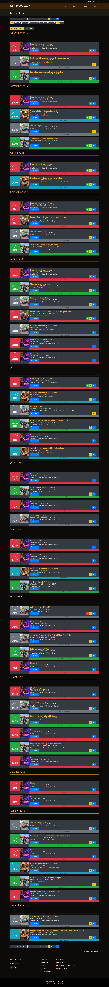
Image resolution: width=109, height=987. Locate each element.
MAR (48, 22)
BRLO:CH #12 (35, 473)
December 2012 (19, 905)
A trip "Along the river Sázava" (43, 487)
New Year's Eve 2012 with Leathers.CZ (45, 916)
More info (35, 50)
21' (26, 19)
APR (44, 22)
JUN (37, 22)
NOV (19, 22)
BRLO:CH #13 (35, 434)
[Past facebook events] (57, 19)
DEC (16, 22)
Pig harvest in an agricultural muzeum (46, 743)
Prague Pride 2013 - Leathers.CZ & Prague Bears (50, 311)
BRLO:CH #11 (35, 501)
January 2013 (17, 810)
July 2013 (15, 367)
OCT (23, 22)
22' (23, 19)
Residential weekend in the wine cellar (46, 178)
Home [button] (65, 6)
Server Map (45, 962)
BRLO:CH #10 (35, 540)
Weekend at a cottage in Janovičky (44, 111)
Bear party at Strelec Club (41, 44)
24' (17, 19)
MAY (40, 22)
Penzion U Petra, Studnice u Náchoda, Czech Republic (45, 452)
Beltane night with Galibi (40, 607)
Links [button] (95, 6)
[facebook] (11, 1)
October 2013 (17, 152)
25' (14, 19)
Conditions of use (46, 971)
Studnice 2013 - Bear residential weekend (47, 448)
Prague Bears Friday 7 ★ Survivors (44, 891)
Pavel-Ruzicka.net (63, 983)
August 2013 (17, 258)
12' (52, 19)
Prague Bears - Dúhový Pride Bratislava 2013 (48, 217)
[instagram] (12, 1)
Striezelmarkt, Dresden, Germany (40, 76)
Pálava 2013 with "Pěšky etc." (41, 649)
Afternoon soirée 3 (38, 822)
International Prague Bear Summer (66, 965)
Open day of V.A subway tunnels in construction (50, 835)
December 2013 (19, 32)
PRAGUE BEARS (22, 5)
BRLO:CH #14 (35, 353)
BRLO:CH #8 (35, 621)
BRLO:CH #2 (35, 796)
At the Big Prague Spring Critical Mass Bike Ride (50, 635)
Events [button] (75, 6)
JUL (34, 22)
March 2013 (16, 676)
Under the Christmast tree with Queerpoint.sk (49, 58)
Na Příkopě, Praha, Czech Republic (40, 315)
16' (40, 19)
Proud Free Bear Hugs (39, 297)
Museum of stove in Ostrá (40, 284)
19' (32, 19)
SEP (27, 22)
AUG (30, 22)
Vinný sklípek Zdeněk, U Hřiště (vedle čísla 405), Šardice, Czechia (49, 182)
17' (37, 19)
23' (20, 19)
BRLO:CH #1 (35, 849)
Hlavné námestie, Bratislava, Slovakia (41, 62)
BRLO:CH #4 (35, 757)
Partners (44, 968)
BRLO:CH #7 (35, 663)
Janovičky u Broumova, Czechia (39, 115)
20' (29, 19)
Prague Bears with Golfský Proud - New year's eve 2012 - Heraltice (57, 930)
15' (43, 19)
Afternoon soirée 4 (38, 702)
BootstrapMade (50, 983)
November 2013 (19, 85)
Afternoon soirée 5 (38, 515)
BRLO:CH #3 (35, 782)
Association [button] (85, 6)
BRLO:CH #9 (35, 554)
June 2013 (15, 462)
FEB (51, 22)
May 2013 (15, 529)
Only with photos (18, 28)
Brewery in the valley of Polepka (43, 716)
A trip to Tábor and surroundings (44, 138)
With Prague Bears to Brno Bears (44, 325)
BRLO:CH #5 (35, 729)
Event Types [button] (28, 28)
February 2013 (18, 771)
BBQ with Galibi (37, 406)
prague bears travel (62, 968)
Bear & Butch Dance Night (41, 339)
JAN (55, 22)
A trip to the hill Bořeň (39, 582)
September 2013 (19, 191)
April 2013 (16, 596)
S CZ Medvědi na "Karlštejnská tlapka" (46, 877)
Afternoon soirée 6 (38, 231)
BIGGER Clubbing (61, 962)
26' (11, 19)
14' (46, 19)
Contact (44, 965)
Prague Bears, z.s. (52, 981)
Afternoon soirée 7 (38, 125)
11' (55, 19)
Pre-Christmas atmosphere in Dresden (46, 72)
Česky (89, 1)
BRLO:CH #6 (35, 688)
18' (34, 19)
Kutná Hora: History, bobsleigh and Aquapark (49, 420)
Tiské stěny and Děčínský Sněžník (44, 244)
